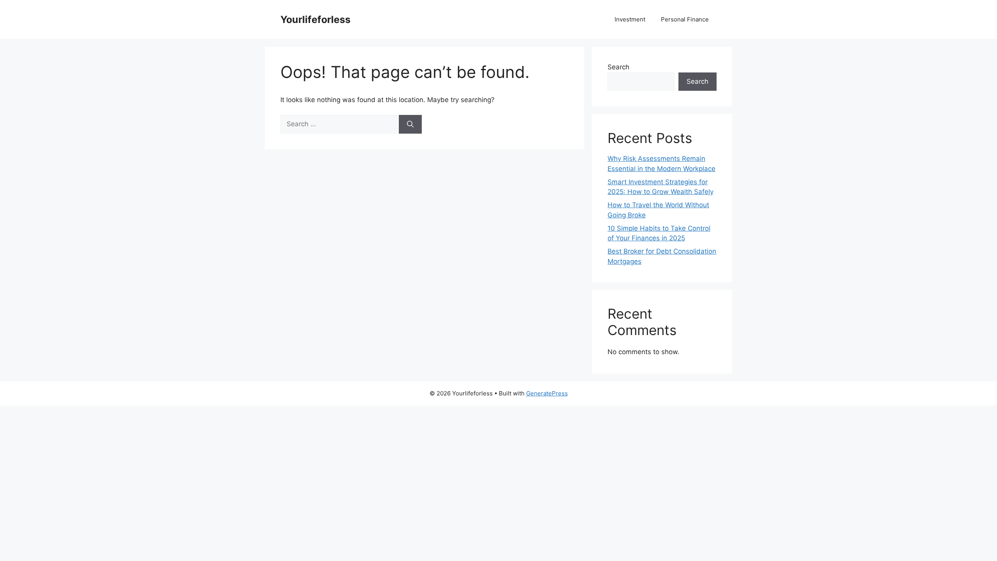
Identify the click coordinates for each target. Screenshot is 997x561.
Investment (630, 19)
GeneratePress (547, 393)
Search (618, 67)
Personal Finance (685, 19)
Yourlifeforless (315, 19)
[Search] (410, 124)
